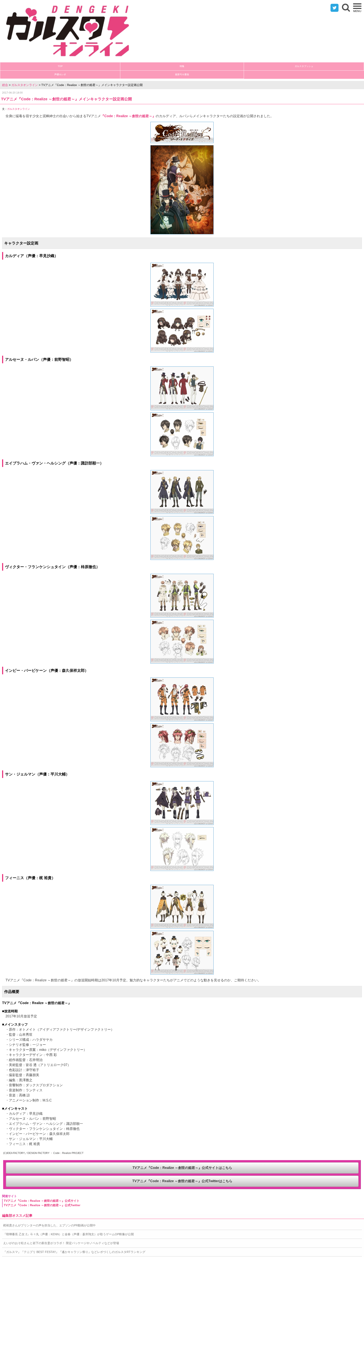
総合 (5, 85)
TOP (60, 66)
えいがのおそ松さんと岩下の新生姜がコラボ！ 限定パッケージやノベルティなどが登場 (61, 1243)
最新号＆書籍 (182, 74)
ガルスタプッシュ (304, 66)
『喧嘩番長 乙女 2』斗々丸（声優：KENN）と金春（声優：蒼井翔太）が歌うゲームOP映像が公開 (68, 1234)
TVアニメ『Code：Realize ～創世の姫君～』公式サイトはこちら (182, 1168)
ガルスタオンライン (24, 85)
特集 (182, 66)
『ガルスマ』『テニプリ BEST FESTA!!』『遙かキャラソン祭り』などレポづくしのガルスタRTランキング (74, 1252)
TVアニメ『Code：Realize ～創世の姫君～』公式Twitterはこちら (182, 1181)
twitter (334, 7)
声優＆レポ (60, 74)
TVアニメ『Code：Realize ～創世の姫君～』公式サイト (41, 1200)
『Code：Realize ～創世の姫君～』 (128, 116)
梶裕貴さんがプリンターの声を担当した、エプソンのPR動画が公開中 (49, 1225)
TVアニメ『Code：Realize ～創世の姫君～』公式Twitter (42, 1205)
